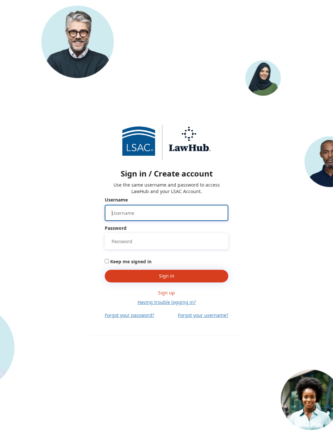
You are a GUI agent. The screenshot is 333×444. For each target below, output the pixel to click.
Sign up (166, 293)
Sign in (166, 276)
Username (116, 200)
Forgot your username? (203, 315)
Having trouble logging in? (167, 302)
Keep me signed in (131, 261)
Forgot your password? (129, 315)
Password (116, 228)
